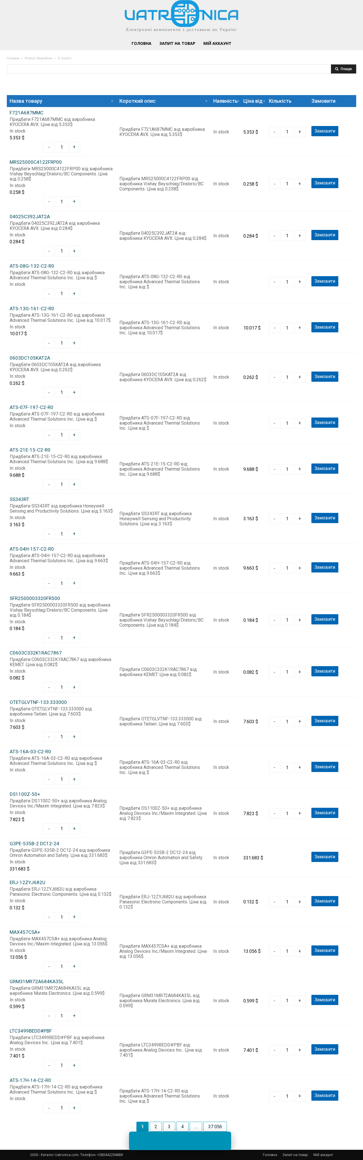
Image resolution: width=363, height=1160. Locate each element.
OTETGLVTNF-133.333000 (38, 702)
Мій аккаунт (323, 1154)
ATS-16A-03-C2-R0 (30, 751)
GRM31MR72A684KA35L (37, 981)
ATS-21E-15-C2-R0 (30, 450)
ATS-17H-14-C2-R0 (30, 1080)
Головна (13, 58)
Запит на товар (295, 1154)
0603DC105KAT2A (30, 358)
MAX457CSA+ (25, 932)
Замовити (325, 131)
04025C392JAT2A (30, 216)
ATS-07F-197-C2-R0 (31, 407)
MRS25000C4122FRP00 (36, 162)
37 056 (215, 1126)
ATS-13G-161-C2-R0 (32, 308)
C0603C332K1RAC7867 (36, 653)
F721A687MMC (26, 113)
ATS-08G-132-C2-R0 (32, 266)
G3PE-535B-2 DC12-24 (34, 843)
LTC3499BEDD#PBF (31, 1031)
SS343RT (19, 499)
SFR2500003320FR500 (35, 598)
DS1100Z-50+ (25, 794)
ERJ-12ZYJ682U (27, 882)
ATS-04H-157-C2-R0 (32, 549)
